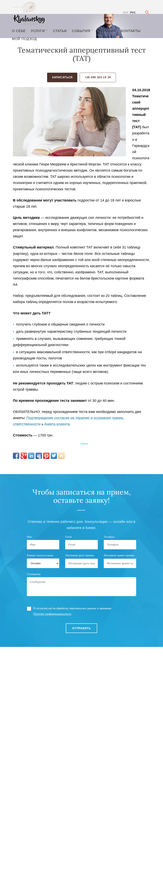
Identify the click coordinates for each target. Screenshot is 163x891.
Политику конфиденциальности (52, 613)
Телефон (109, 536)
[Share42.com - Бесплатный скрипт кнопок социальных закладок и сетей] (61, 456)
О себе (19, 31)
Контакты (131, 31)
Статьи (60, 31)
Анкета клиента (57, 424)
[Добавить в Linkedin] (31, 456)
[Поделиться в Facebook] (16, 456)
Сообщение (34, 574)
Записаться (62, 77)
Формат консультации (40, 555)
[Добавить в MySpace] (39, 456)
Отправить (81, 628)
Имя (29, 536)
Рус (133, 12)
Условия (107, 31)
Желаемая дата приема (79, 555)
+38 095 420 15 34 (98, 77)
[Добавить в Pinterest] (46, 456)
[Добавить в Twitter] (54, 456)
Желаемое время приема (119, 555)
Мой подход (24, 39)
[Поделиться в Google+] (23, 456)
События (81, 31)
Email (68, 536)
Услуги (38, 31)
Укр (125, 12)
